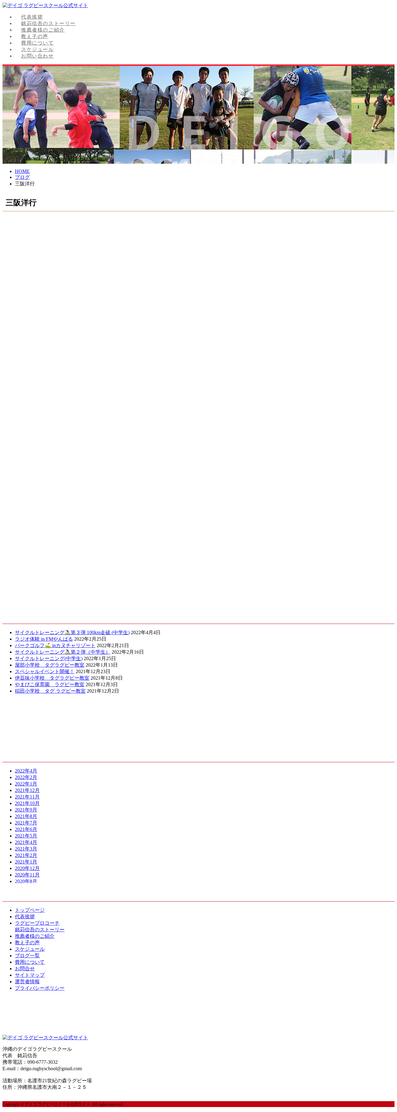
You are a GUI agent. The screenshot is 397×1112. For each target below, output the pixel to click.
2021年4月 (26, 842)
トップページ (30, 910)
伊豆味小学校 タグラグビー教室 (52, 678)
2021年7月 (26, 822)
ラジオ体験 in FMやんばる (44, 639)
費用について (37, 42)
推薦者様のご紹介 (43, 29)
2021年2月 (26, 855)
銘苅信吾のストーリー (48, 23)
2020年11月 (27, 874)
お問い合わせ (37, 55)
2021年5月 (26, 835)
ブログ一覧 (27, 955)
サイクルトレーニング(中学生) (49, 658)
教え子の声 (34, 36)
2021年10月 (27, 803)
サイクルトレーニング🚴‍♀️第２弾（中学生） (62, 652)
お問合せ (25, 968)
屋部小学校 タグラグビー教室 (49, 665)
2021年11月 (27, 796)
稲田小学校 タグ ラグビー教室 (50, 691)
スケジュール (37, 49)
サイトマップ (30, 975)
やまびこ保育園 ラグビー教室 (49, 684)
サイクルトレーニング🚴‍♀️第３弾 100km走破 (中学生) (72, 632)
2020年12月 (27, 868)
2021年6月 (26, 829)
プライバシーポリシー (40, 988)
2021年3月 (26, 848)
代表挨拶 (32, 16)
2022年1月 (26, 783)
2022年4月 (26, 770)
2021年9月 (26, 809)
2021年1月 (26, 861)
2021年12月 (27, 790)
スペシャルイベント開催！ (44, 671)
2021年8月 (26, 816)
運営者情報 (27, 981)
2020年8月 (26, 881)
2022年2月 (26, 777)
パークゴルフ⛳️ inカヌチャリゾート (55, 645)
